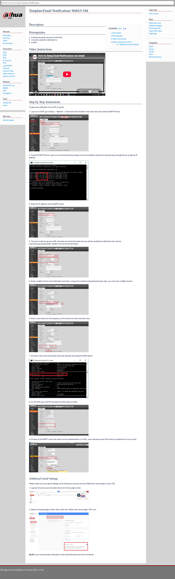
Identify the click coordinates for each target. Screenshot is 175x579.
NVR (151, 54)
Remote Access (155, 57)
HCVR (151, 51)
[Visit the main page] (13, 16)
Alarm (151, 46)
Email (151, 49)
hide (119, 28)
